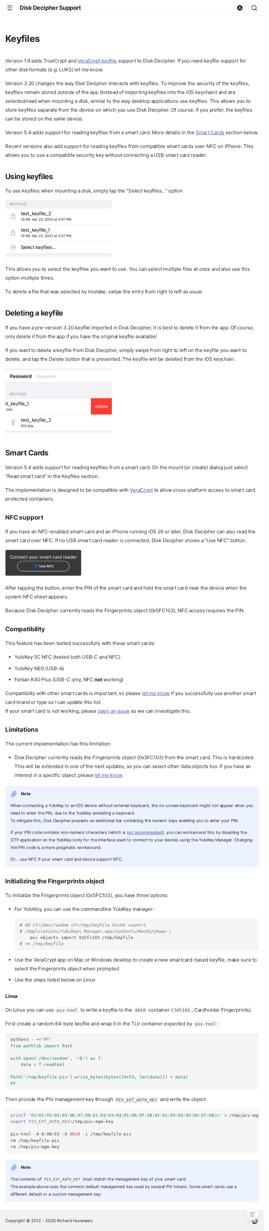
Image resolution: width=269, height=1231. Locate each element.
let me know (156, 693)
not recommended (144, 832)
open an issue (114, 711)
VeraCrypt (141, 490)
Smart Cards (210, 132)
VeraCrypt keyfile (96, 61)
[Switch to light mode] (240, 8)
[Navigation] (10, 8)
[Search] (254, 8)
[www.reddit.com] (255, 1220)
